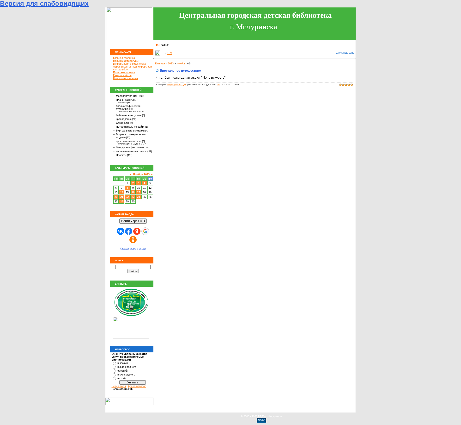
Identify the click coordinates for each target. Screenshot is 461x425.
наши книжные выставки (131, 151)
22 (127, 196)
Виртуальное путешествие (180, 70)
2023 (171, 63)
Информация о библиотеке (129, 63)
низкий (121, 378)
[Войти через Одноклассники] (133, 239)
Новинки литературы (126, 60)
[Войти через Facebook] (128, 231)
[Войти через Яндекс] (136, 231)
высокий (122, 363)
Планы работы (125, 99)
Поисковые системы (125, 78)
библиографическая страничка (128, 107)
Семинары (122, 122)
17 (138, 192)
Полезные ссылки (124, 72)
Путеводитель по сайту (130, 126)
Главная (164, 44)
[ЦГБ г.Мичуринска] (131, 315)
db (219, 84)
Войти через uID (133, 221)
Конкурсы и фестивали (130, 147)
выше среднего (126, 366)
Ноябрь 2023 (141, 174)
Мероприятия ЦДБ (127, 95)
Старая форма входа (133, 248)
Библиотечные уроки (128, 115)
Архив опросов (137, 386)
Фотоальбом (120, 69)
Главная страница (124, 57)
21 (121, 196)
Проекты (121, 155)
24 (138, 196)
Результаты (119, 386)
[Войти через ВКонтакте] (120, 231)
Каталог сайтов (122, 75)
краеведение (124, 119)
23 (133, 196)
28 (121, 201)
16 (133, 192)
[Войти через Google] (145, 231)
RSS (169, 53)
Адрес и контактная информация (133, 66)
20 (116, 196)
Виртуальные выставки (130, 130)
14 (121, 192)
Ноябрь (181, 63)
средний (122, 370)
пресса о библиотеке (128, 141)
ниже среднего (126, 374)
